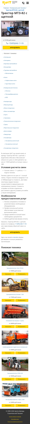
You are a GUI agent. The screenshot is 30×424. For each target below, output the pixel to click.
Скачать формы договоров (15, 416)
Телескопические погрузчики (12, 121)
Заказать (8, 274)
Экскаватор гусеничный (12, 140)
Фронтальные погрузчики (11, 128)
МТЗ (6, 97)
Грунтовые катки (10, 83)
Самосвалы (7, 118)
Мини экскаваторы (9, 111)
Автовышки (7, 57)
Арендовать (15, 48)
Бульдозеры (7, 67)
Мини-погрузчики (9, 108)
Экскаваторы (7, 137)
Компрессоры (8, 101)
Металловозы (9, 73)
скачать (15, 237)
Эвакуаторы (7, 134)
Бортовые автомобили (10, 63)
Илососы (7, 91)
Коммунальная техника (18, 8)
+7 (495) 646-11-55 (21, 224)
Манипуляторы (8, 105)
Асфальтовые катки (11, 80)
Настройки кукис (15, 419)
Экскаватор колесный (11, 144)
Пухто (5, 114)
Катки (5, 77)
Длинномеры (8, 131)
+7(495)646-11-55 (16, 43)
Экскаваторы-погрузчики (11, 148)
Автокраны (7, 60)
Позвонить (22, 274)
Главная (6, 8)
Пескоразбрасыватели (11, 94)
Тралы (6, 124)
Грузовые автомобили (10, 70)
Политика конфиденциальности (15, 421)
